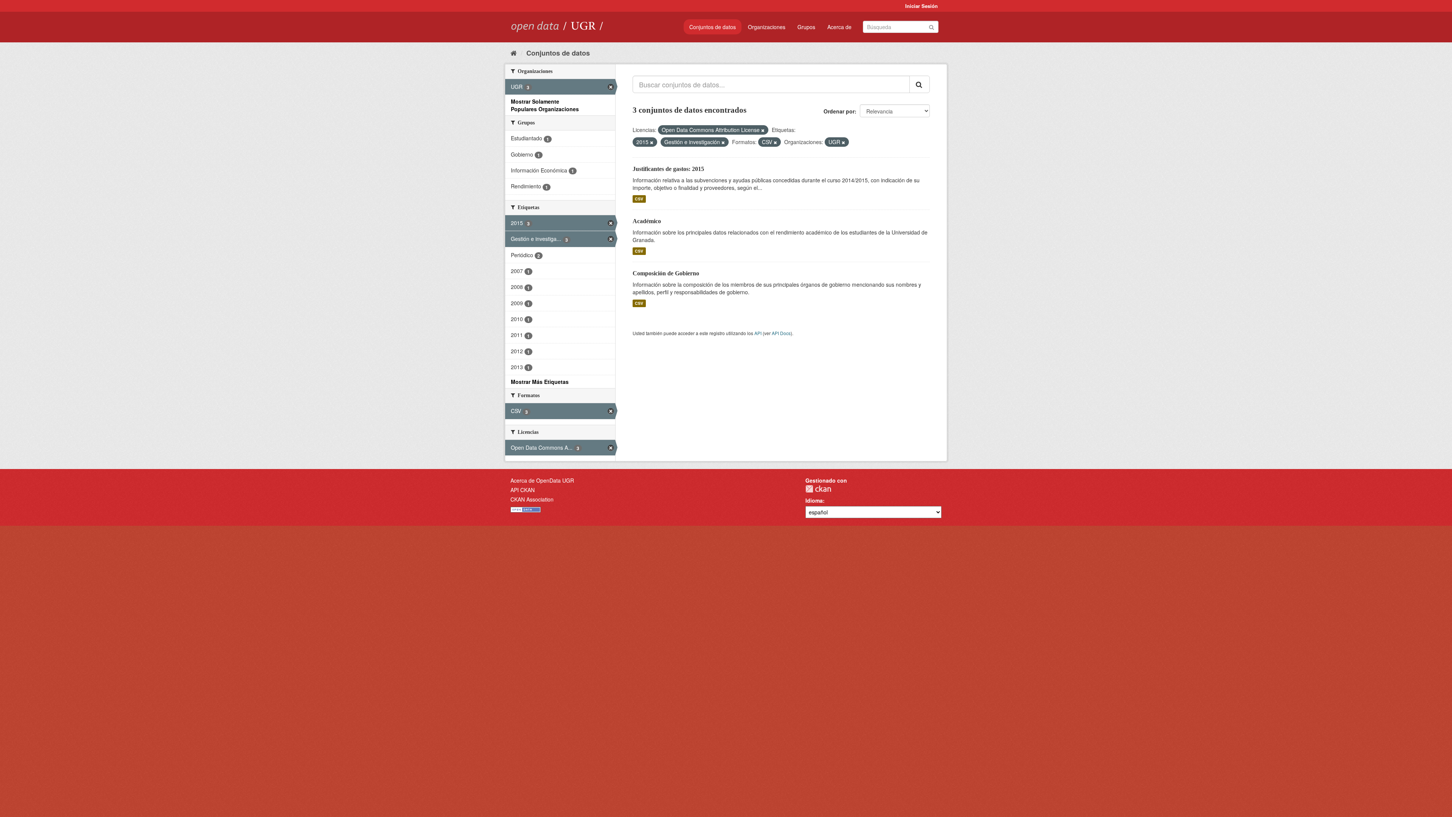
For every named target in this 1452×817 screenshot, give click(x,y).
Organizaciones (766, 27)
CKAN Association (532, 499)
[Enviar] (931, 26)
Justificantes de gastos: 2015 (668, 169)
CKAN (818, 489)
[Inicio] (513, 52)
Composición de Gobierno (666, 273)
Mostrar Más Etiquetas (540, 381)
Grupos (806, 27)
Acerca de (839, 27)
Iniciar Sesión (921, 5)
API (758, 333)
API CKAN (522, 490)
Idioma (814, 500)
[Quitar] (763, 130)
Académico (647, 221)
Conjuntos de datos (712, 27)
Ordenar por (839, 111)
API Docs (781, 333)
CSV (639, 199)
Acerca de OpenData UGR (542, 480)
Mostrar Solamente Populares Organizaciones (545, 105)
